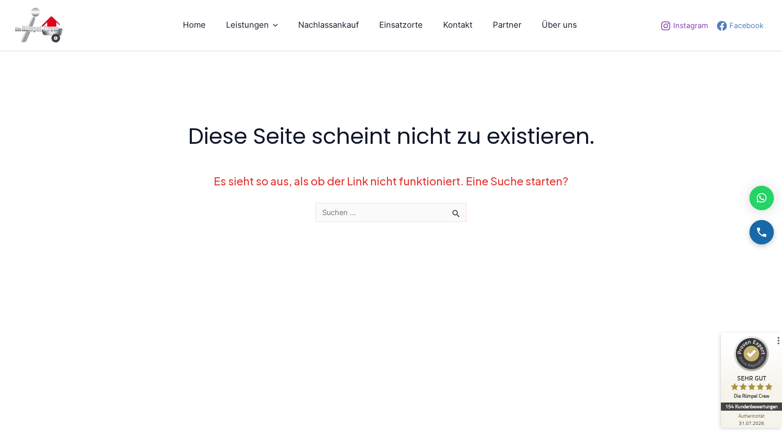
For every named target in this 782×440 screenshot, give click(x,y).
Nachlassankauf (328, 25)
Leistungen (247, 25)
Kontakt (457, 25)
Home (194, 25)
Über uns (559, 25)
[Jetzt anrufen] (761, 232)
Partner (507, 25)
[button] (273, 25)
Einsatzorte (401, 25)
